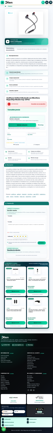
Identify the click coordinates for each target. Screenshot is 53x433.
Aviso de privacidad (5, 360)
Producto (10, 6)
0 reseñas (16, 142)
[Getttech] (10, 13)
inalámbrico (42, 194)
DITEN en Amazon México (33, 384)
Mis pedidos (30, 377)
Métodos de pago (31, 360)
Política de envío (31, 357)
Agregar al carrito (15, 291)
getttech (19, 194)
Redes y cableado (5, 382)
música (11, 196)
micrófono (30, 194)
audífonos (13, 194)
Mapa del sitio (4, 388)
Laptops (3, 377)
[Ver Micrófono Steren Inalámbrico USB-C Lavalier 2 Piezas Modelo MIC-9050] (15, 302)
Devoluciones (30, 363)
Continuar (42, 242)
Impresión (3, 385)
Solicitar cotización (22, 125)
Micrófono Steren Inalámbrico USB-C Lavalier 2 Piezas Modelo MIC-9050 (14, 310)
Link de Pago (6, 414)
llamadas (16, 196)
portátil (34, 196)
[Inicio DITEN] (22, 2)
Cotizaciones (30, 365)
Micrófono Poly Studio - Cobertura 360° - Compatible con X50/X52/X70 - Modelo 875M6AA (37, 311)
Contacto (29, 355)
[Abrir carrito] (50, 2)
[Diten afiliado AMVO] (13, 399)
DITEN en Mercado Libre (33, 385)
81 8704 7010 (6, 345)
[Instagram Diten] (31, 390)
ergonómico (28, 196)
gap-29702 (36, 194)
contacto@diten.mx (19, 345)
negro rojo (22, 196)
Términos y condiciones (6, 362)
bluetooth (24, 194)
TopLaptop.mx (30, 380)
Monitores (3, 379)
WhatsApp (40, 125)
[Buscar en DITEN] (43, 2)
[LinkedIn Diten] (34, 390)
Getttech (9, 134)
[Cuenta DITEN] (47, 2)
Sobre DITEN (4, 357)
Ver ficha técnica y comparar (15, 294)
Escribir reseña (22, 142)
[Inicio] (5, 6)
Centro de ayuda (5, 355)
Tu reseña (10, 221)
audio (7, 196)
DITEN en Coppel (31, 387)
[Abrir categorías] (2, 2)
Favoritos (29, 379)
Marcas (2, 376)
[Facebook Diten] (28, 390)
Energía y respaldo (5, 384)
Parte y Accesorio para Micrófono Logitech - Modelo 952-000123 (15, 280)
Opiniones (3, 358)
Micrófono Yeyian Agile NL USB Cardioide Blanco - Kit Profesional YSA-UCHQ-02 (37, 280)
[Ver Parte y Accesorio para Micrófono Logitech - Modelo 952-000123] (15, 271)
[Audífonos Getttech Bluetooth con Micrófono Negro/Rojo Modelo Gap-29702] (30, 23)
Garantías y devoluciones (33, 358)
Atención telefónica (32, 367)
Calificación (10, 236)
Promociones (4, 387)
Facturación (30, 362)
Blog (28, 382)
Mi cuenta (29, 376)
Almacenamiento (5, 380)
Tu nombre (10, 215)
